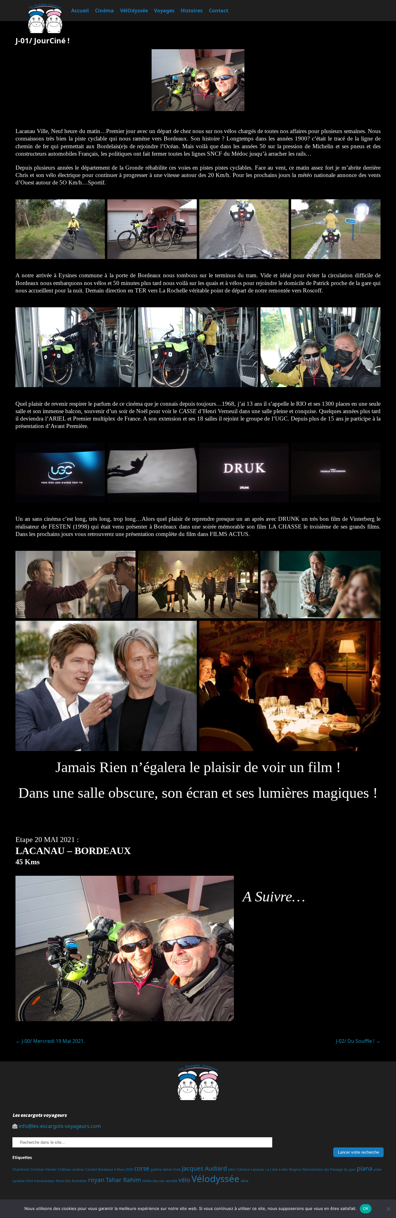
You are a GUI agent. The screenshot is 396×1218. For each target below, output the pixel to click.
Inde (177, 1169)
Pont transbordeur (40, 1181)
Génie (167, 1169)
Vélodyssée (215, 1179)
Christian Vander (43, 1169)
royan (96, 1180)
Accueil (80, 10)
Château (64, 1169)
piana (364, 1168)
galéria (156, 1169)
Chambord (20, 1169)
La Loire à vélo (276, 1169)
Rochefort (79, 1181)
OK (366, 1208)
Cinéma (104, 10)
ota (326, 1169)
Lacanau (257, 1169)
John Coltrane (239, 1169)
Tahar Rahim (123, 1180)
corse (141, 1168)
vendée (171, 1181)
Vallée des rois (153, 1181)
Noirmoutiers (312, 1169)
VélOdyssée (134, 10)
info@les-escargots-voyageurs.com (60, 1126)
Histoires (192, 10)
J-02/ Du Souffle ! (358, 1041)
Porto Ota (63, 1181)
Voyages (164, 10)
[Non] (388, 1209)
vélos (244, 1181)
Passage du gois (342, 1169)
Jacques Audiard (204, 1168)
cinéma (78, 1169)
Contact (218, 10)
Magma (295, 1169)
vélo (184, 1180)
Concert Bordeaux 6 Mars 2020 (109, 1169)
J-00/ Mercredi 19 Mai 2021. (50, 1041)
